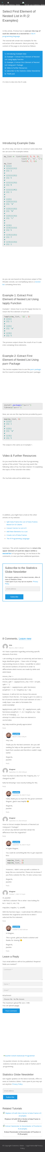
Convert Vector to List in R (16, 528)
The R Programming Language (18, 538)
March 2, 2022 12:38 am (16, 648)
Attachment (7, 995)
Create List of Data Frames (17, 535)
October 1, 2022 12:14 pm (17, 894)
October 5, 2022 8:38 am (20, 929)
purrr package (35, 369)
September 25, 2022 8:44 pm (18, 821)
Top (42, 1149)
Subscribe (14, 597)
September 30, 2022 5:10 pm (21, 795)
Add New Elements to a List (17, 531)
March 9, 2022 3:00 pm (19, 737)
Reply (4, 728)
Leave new (25, 638)
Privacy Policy (17, 1084)
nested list (7, 553)
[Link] (33, 3)
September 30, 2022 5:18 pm (21, 845)
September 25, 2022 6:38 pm (18, 772)
